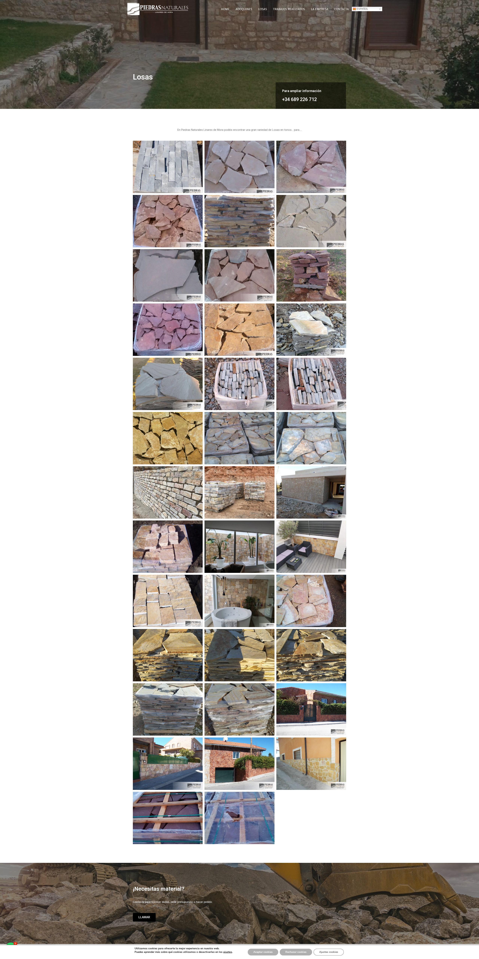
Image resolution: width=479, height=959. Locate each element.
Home (225, 9)
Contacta (341, 9)
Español (362, 8)
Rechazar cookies (295, 952)
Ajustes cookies (328, 952)
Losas (262, 9)
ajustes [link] (227, 952)
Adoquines (244, 9)
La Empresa (319, 9)
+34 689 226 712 (299, 99)
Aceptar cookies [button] (263, 952)
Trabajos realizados (289, 9)
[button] (144, 917)
